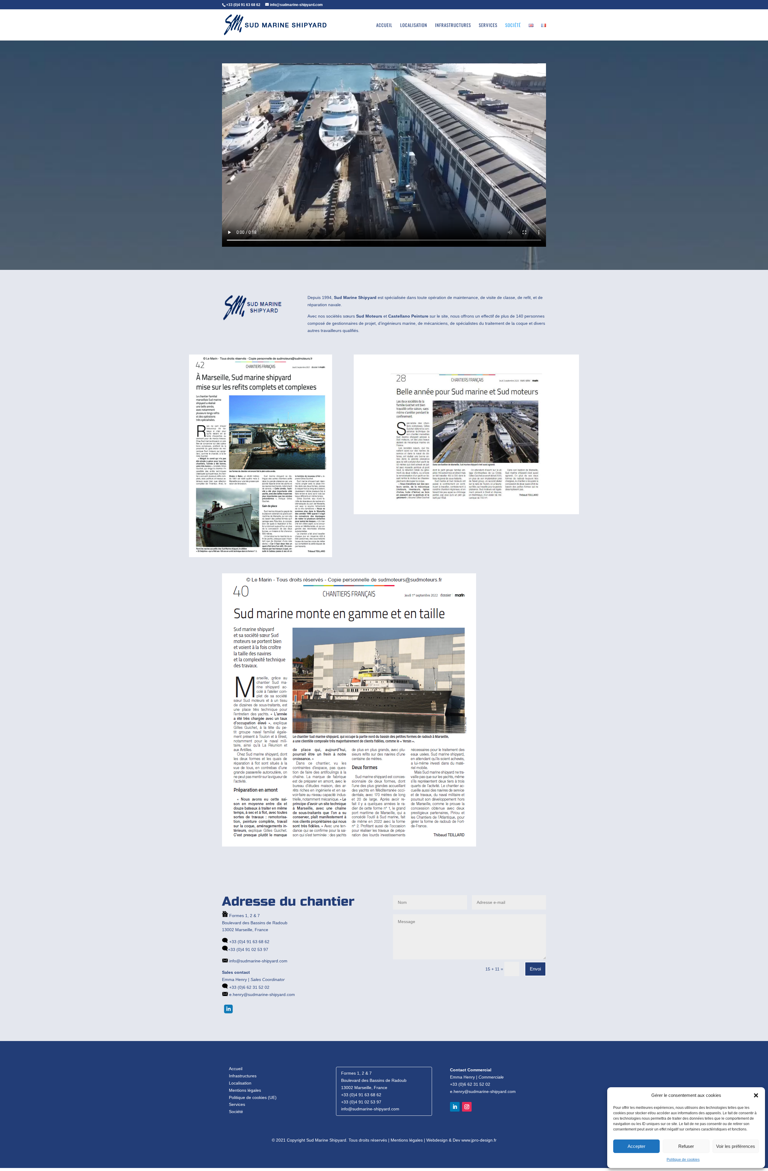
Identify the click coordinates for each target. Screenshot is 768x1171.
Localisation (413, 25)
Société (513, 25)
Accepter (636, 1146)
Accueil (384, 25)
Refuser (686, 1146)
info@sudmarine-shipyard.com (257, 960)
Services (488, 25)
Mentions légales (245, 1090)
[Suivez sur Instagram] (467, 1107)
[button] (756, 1095)
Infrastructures (453, 25)
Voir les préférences (735, 1146)
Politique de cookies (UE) (253, 1097)
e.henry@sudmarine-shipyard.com (261, 994)
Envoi (535, 968)
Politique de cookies (683, 1159)
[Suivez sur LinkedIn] (455, 1107)
